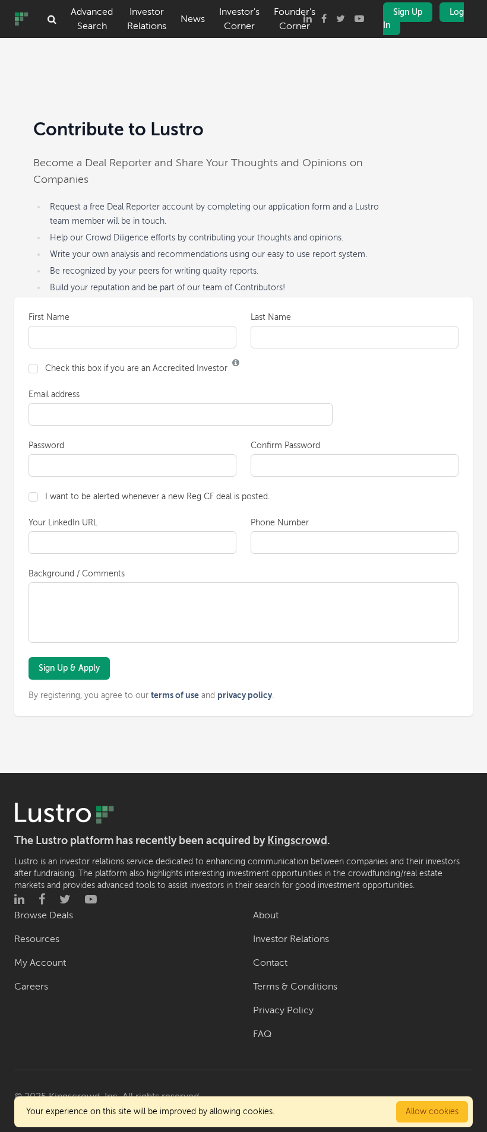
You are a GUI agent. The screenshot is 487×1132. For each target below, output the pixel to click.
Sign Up (407, 12)
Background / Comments (77, 573)
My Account (40, 962)
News (193, 19)
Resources (36, 939)
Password (46, 445)
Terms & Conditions (295, 986)
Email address (54, 394)
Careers (31, 986)
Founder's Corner (294, 19)
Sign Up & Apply (69, 668)
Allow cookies (432, 1111)
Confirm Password (285, 445)
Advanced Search (92, 19)
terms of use (175, 695)
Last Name (271, 317)
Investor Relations (146, 19)
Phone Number (280, 522)
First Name (49, 317)
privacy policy (244, 695)
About (266, 915)
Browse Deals (43, 915)
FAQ (262, 1034)
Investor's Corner (239, 19)
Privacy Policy (283, 1010)
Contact (270, 962)
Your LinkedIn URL (63, 522)
